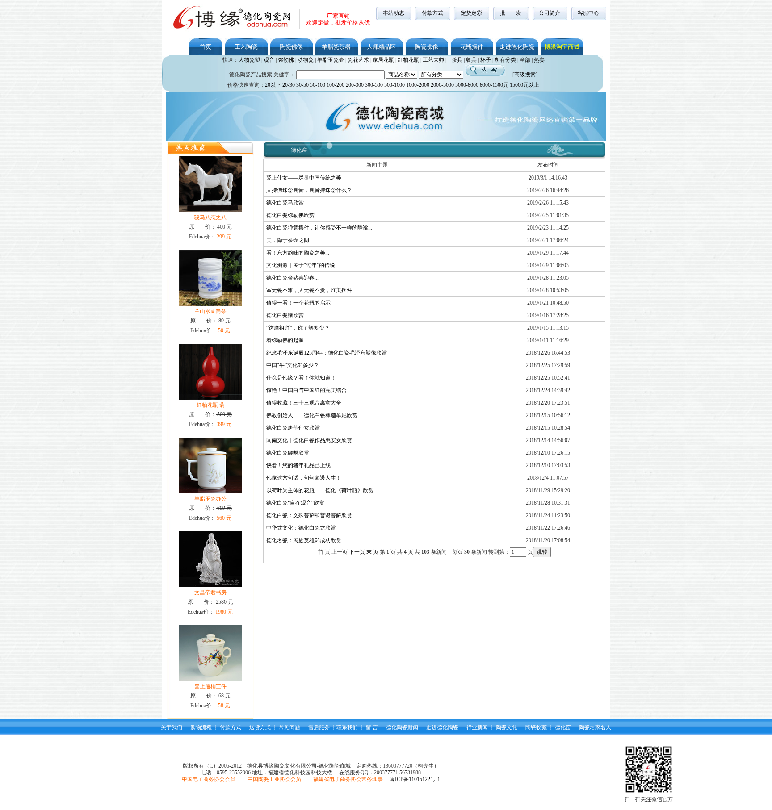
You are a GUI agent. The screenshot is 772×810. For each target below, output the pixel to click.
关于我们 (171, 727)
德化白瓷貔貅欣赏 (287, 453)
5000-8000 (466, 85)
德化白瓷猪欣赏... (287, 315)
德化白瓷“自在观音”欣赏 (295, 503)
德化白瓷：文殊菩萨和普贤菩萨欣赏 (309, 515)
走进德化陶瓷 (516, 46)
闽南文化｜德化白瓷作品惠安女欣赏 (309, 440)
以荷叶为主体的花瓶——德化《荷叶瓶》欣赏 (319, 490)
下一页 (357, 552)
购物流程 (201, 727)
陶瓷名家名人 (595, 727)
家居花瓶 (383, 60)
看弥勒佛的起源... (287, 340)
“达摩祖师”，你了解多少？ (298, 328)
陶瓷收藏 (536, 727)
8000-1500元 (494, 85)
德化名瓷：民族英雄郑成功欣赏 (303, 540)
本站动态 (393, 13)
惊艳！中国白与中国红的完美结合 (306, 390)
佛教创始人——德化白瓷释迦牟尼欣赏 (311, 415)
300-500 (374, 85)
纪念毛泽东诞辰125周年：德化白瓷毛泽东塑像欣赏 (326, 353)
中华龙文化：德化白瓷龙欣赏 (301, 528)
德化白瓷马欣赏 (285, 203)
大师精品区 (381, 46)
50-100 (317, 85)
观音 (269, 60)
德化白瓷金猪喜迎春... (292, 278)
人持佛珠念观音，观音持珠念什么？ (309, 190)
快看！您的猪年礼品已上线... (300, 465)
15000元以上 (524, 85)
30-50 (302, 85)
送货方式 (260, 727)
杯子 (485, 60)
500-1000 (394, 85)
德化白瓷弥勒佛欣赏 (290, 215)
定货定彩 (471, 13)
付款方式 (432, 13)
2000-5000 (442, 85)
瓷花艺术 (358, 60)
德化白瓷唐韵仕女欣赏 (293, 428)
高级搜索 (525, 74)
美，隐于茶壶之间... (289, 240)
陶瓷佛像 (291, 46)
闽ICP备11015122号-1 (415, 779)
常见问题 (289, 727)
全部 (525, 60)
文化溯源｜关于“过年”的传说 (300, 265)
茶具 (457, 60)
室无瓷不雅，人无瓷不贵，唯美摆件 (309, 290)
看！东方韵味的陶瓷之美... (297, 253)
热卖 (539, 60)
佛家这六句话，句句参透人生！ (303, 478)
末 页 (372, 552)
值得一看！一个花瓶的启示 (298, 303)
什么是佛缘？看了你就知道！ (301, 378)
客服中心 (588, 13)
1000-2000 (417, 85)
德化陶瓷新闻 (402, 727)
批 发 (510, 13)
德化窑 (563, 727)
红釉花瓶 (408, 60)
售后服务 (319, 727)
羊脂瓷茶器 (336, 46)
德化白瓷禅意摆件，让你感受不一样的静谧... (319, 228)
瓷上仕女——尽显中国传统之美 (303, 178)
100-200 (335, 85)
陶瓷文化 (506, 727)
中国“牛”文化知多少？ (292, 365)
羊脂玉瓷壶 (330, 60)
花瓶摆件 (471, 46)
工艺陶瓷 (246, 46)
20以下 (273, 85)
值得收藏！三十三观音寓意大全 (303, 403)
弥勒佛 (286, 60)
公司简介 (549, 13)
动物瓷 (306, 60)
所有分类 (505, 60)
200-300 (355, 85)
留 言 (372, 727)
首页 (205, 46)
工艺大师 (433, 60)
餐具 (471, 60)
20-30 (288, 85)
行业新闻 (477, 727)
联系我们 (347, 727)
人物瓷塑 (249, 60)
